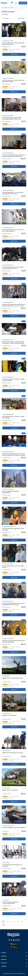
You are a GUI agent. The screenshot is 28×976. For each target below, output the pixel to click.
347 (3, 925)
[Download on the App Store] (14, 944)
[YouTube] (16, 940)
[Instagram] (18, 940)
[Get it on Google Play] (14, 947)
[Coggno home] (4, 3)
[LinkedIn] (14, 940)
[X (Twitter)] (9, 940)
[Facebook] (11, 940)
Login (16, 3)
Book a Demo (23, 3)
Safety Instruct (7, 46)
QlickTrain (6, 831)
